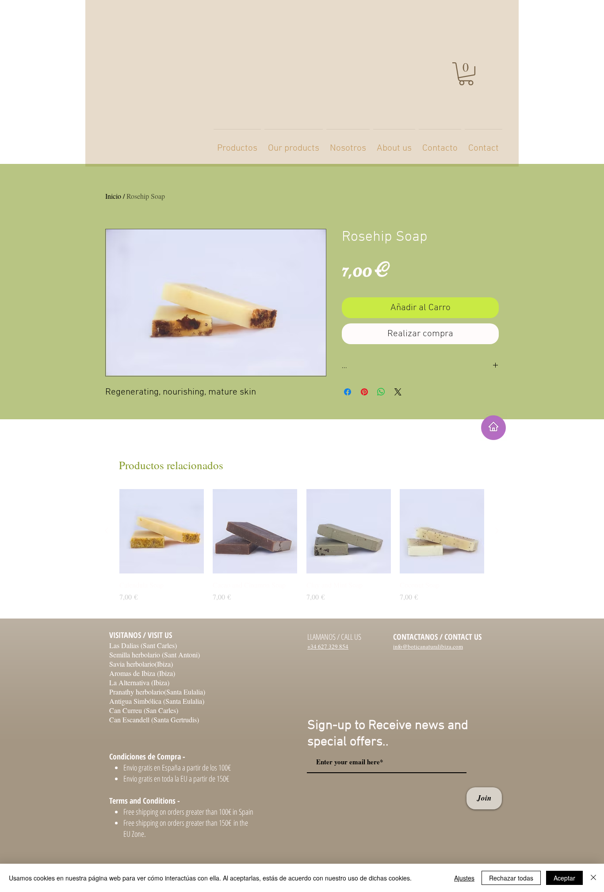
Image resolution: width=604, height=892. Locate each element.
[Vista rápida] (161, 531)
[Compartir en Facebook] (347, 392)
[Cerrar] (593, 878)
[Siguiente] (497, 530)
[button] (466, 73)
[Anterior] (106, 530)
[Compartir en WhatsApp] (381, 392)
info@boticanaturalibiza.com (428, 646)
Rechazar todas (511, 877)
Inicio (113, 196)
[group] (301, 550)
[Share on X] (398, 392)
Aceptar (564, 877)
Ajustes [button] (464, 877)
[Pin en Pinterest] (364, 392)
